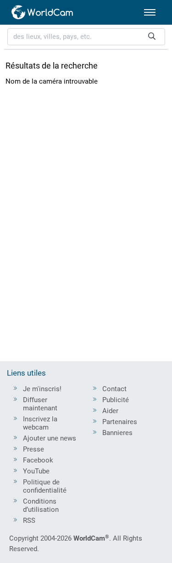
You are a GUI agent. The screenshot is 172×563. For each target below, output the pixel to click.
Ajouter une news (49, 438)
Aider (110, 411)
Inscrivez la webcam (40, 423)
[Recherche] (152, 36)
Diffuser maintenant (40, 404)
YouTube (36, 471)
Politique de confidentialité (45, 486)
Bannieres (117, 433)
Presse (33, 449)
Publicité (115, 400)
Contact (114, 389)
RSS (29, 520)
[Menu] (149, 12)
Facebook (38, 460)
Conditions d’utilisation (41, 505)
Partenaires (119, 422)
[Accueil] (42, 12)
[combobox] (86, 36)
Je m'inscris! (42, 389)
